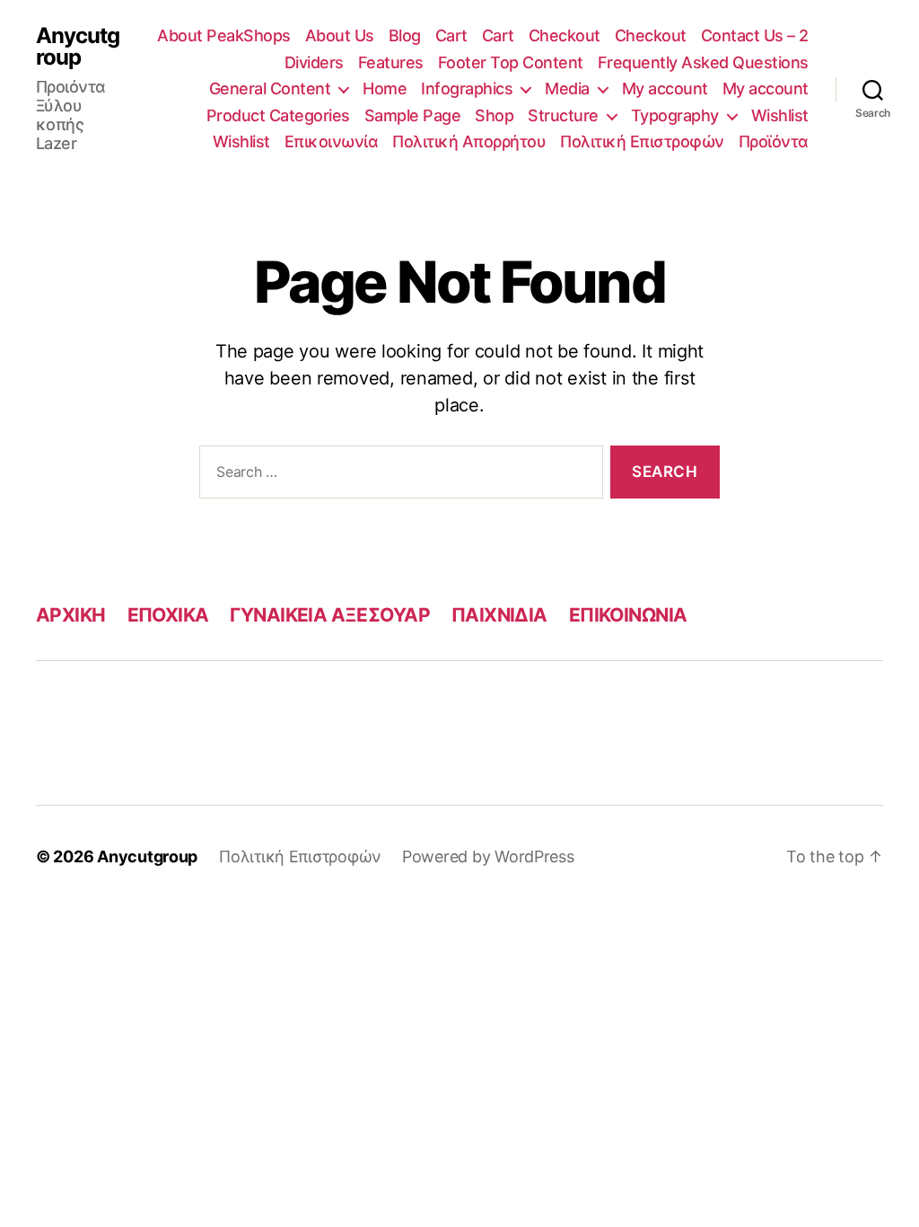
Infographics (466, 88)
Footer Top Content (510, 62)
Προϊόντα (774, 141)
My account (665, 88)
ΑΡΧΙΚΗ (71, 615)
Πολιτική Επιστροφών (642, 141)
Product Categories (278, 115)
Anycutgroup (77, 46)
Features (391, 62)
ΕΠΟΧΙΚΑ (168, 615)
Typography (675, 115)
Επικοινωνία (331, 141)
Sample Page (412, 115)
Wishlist (780, 115)
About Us (339, 35)
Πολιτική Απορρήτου (469, 141)
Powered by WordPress (488, 856)
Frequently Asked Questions (703, 62)
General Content (270, 88)
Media (567, 88)
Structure (563, 115)
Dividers (314, 62)
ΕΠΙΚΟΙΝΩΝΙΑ (628, 615)
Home (385, 88)
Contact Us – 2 (755, 35)
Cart (451, 35)
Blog (405, 35)
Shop (494, 115)
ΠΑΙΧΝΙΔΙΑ (499, 615)
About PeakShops (224, 35)
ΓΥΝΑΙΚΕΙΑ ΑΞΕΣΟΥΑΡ (330, 615)
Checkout (564, 35)
